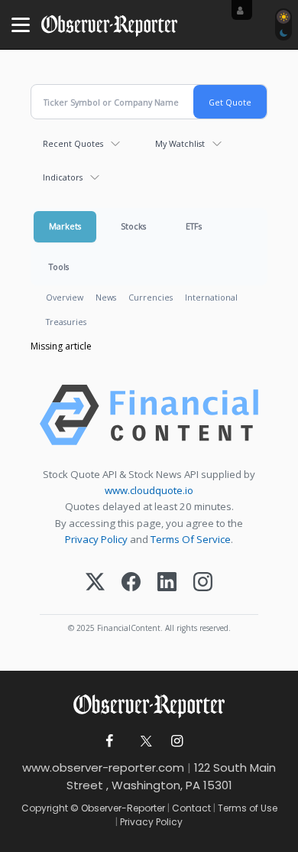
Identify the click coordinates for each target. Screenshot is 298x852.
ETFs (194, 226)
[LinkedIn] (167, 583)
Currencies (150, 297)
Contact (191, 808)
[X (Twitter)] (95, 583)
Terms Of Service (191, 539)
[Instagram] (203, 583)
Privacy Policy (96, 539)
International (211, 297)
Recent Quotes (73, 143)
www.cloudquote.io (149, 490)
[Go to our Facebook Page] (109, 741)
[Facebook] (131, 583)
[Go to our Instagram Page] (176, 741)
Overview (64, 297)
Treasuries (66, 321)
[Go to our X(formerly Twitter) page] (143, 741)
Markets (65, 226)
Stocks (133, 226)
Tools (59, 266)
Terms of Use (247, 808)
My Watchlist (180, 143)
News (106, 297)
